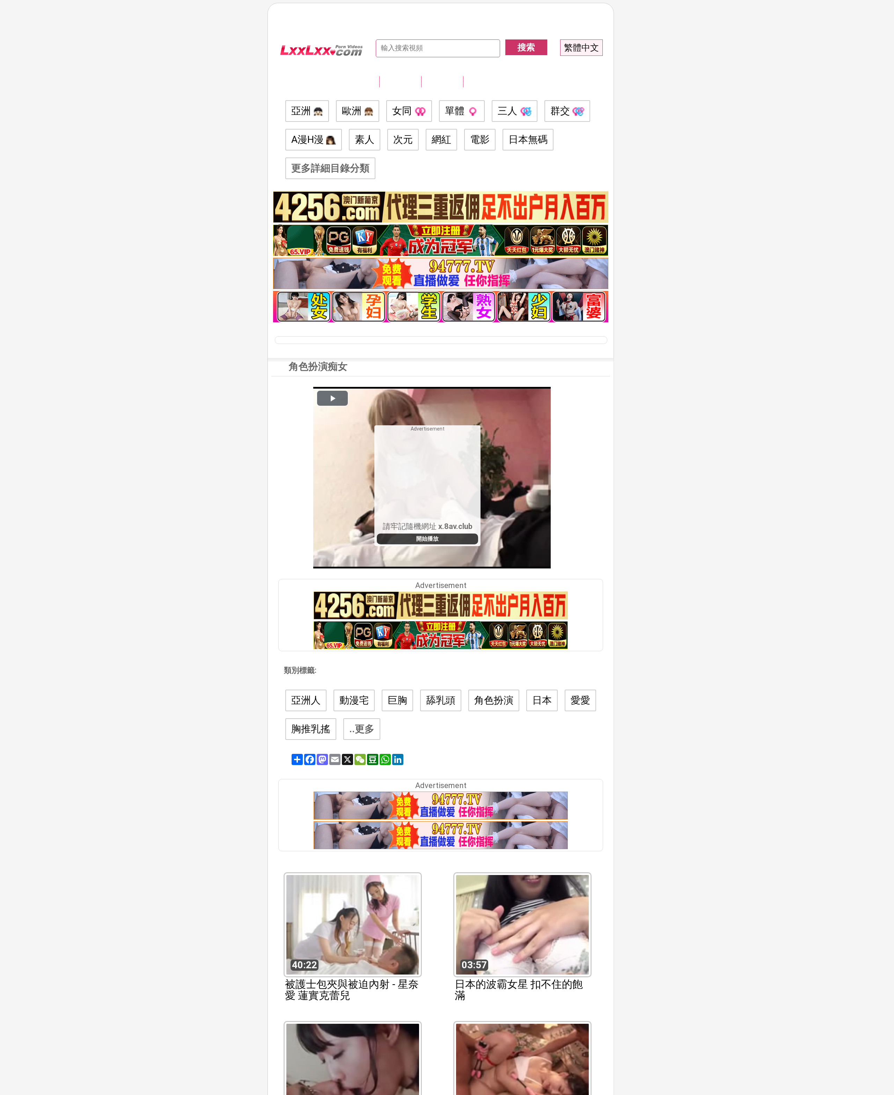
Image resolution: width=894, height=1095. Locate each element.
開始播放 (427, 539)
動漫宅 (354, 700)
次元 (403, 139)
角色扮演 (493, 700)
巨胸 (397, 700)
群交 (561, 111)
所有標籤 (400, 81)
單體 (456, 111)
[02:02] (522, 1072)
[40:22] (353, 924)
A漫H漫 (308, 139)
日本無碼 (528, 139)
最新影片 (442, 81)
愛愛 (580, 700)
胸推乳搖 (310, 729)
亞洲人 (306, 700)
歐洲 (353, 111)
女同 (403, 111)
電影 (480, 139)
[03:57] (522, 924)
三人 (509, 111)
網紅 (441, 139)
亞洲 (302, 111)
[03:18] (353, 1072)
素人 (364, 139)
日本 (542, 700)
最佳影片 (484, 81)
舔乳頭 (440, 700)
